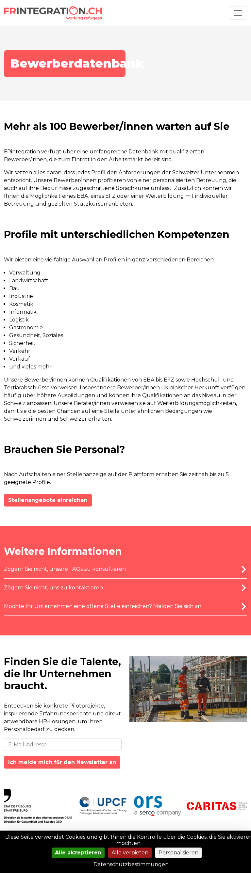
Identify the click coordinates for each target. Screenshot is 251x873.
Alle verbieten (129, 853)
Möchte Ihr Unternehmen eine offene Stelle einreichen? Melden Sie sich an (102, 606)
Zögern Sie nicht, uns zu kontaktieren (53, 588)
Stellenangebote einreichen (48, 500)
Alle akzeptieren (78, 853)
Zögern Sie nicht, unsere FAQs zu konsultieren (65, 569)
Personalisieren (178, 853)
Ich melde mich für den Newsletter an (62, 762)
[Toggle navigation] (238, 13)
